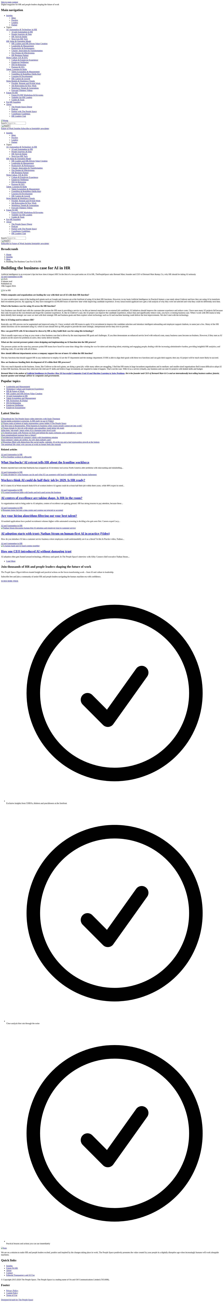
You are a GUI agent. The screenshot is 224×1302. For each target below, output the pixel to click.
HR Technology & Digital (17, 401)
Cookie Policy (12, 1293)
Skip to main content (9, 2)
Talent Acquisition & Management (25, 72)
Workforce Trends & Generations (25, 88)
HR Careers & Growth (20, 79)
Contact (9, 1273)
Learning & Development (21, 76)
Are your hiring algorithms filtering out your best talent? (39, 515)
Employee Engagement (15, 408)
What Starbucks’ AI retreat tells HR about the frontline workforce (45, 462)
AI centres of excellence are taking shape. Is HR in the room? (41, 498)
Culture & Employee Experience (24, 60)
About (8, 104)
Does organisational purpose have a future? (18, 435)
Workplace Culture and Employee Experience (25, 389)
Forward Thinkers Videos (21, 90)
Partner (14, 25)
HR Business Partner (20, 55)
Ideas (13, 18)
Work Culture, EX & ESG (17, 58)
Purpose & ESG (18, 67)
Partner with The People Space (24, 111)
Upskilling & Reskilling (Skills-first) (26, 74)
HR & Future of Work (15, 391)
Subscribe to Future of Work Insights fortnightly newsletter (25, 243)
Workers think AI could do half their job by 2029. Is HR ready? (43, 480)
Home (8, 254)
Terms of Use (11, 1295)
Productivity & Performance (22, 48)
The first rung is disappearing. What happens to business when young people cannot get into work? (41, 426)
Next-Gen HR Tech (19, 39)
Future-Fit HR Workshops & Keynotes (27, 95)
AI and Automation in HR (22, 32)
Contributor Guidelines (20, 114)
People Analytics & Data (21, 34)
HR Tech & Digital (19, 36)
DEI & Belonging (18, 65)
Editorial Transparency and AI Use (20, 1275)
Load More (10, 561)
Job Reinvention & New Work (23, 86)
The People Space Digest (21, 107)
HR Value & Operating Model (18, 41)
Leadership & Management (22, 46)
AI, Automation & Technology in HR (21, 29)
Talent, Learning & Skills (16, 69)
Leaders (14, 22)
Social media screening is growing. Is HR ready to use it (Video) (27, 421)
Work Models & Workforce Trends (20, 81)
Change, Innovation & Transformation (27, 51)
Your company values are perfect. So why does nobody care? (26, 440)
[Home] (4, 120)
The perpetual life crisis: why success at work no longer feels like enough (31, 444)
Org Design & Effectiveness (22, 53)
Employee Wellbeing (20, 62)
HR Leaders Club (18, 116)
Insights (9, 15)
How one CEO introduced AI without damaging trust (36, 551)
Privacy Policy (12, 1291)
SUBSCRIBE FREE (9, 581)
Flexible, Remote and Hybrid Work (25, 83)
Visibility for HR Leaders (21, 97)
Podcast (14, 109)
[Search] (5, 126)
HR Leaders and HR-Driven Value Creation (29, 43)
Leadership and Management (18, 386)
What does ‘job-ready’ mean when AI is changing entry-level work (28, 430)
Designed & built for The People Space (17, 1300)
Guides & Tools (17, 100)
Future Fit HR (12, 93)
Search (4, 123)
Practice (14, 20)
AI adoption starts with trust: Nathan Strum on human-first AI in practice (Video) (55, 533)
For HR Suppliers (13, 102)
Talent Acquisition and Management (21, 398)
